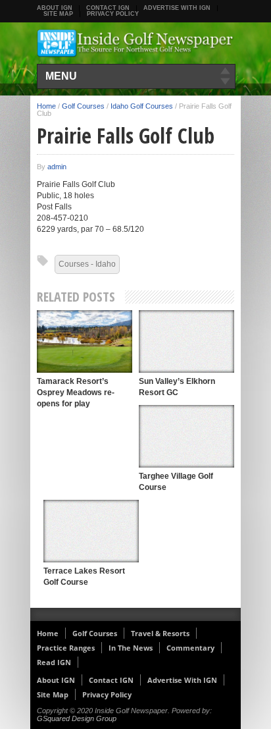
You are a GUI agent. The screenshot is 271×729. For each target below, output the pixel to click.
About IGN (54, 8)
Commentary (190, 648)
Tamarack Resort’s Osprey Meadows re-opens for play (75, 392)
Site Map (58, 14)
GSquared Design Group (76, 718)
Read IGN (54, 662)
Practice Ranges (66, 648)
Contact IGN (108, 8)
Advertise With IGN (176, 8)
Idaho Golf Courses (142, 106)
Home (46, 106)
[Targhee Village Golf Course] (186, 436)
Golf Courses (83, 106)
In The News (131, 648)
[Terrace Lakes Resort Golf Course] (91, 531)
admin (56, 167)
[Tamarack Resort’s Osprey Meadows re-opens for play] (84, 341)
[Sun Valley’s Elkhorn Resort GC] (186, 341)
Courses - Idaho (87, 264)
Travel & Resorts (160, 633)
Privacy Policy (113, 14)
